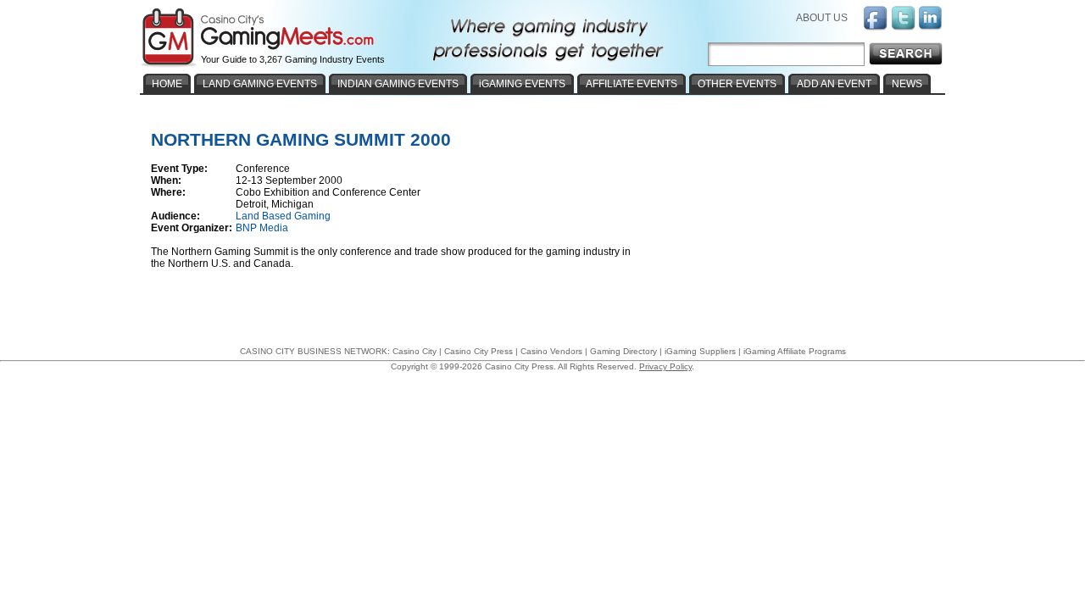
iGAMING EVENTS (522, 84)
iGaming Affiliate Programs (794, 351)
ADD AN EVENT (834, 84)
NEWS (907, 84)
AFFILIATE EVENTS (631, 84)
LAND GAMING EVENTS (260, 84)
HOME (167, 84)
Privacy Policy (665, 366)
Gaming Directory (623, 351)
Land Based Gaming (283, 216)
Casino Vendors (551, 351)
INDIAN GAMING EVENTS (398, 84)
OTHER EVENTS (737, 84)
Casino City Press (478, 351)
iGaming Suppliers (700, 351)
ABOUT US (822, 18)
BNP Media (262, 228)
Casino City (414, 351)
